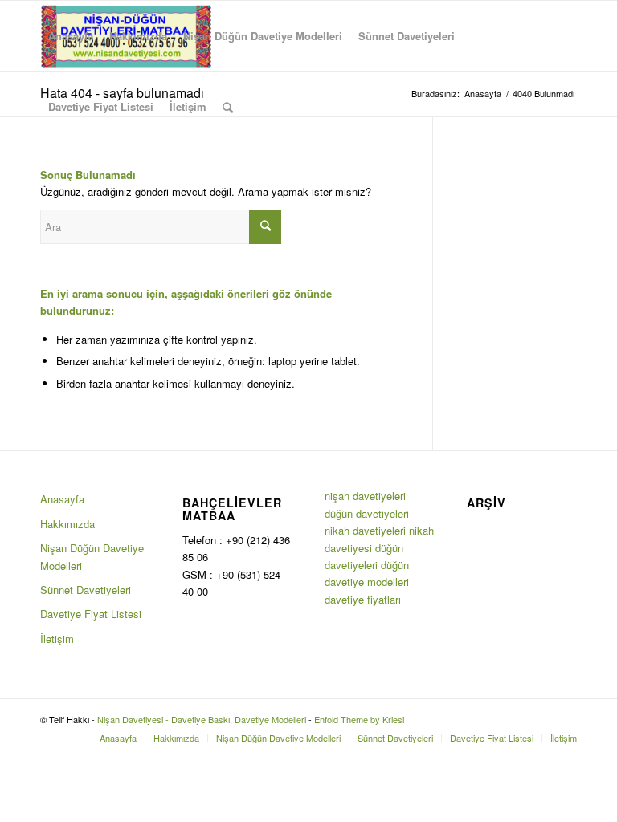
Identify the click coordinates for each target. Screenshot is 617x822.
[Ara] (228, 106)
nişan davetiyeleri (365, 495)
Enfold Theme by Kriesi (359, 719)
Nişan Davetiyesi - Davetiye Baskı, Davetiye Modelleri (201, 719)
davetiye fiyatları (363, 599)
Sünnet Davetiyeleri (85, 589)
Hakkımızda (67, 523)
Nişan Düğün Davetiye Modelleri (92, 556)
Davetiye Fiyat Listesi (90, 613)
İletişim (57, 638)
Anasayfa (62, 499)
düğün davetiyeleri (367, 513)
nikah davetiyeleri (365, 530)
